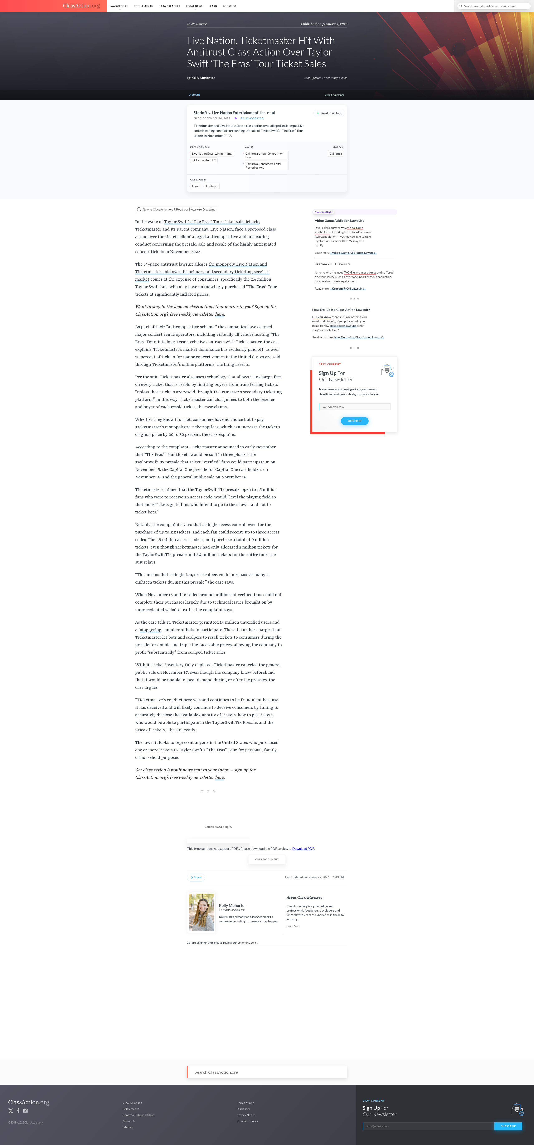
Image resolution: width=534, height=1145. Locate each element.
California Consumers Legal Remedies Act (263, 165)
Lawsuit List (119, 6)
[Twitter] (10, 1111)
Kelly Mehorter (203, 77)
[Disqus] (267, 1000)
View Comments (334, 95)
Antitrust (211, 186)
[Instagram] (25, 1111)
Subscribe (355, 420)
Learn (213, 6)
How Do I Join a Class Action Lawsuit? (359, 337)
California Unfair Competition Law (264, 155)
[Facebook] (18, 1111)
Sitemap (128, 1127)
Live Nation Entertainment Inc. (212, 153)
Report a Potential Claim (138, 1115)
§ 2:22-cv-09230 (252, 118)
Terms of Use (245, 1103)
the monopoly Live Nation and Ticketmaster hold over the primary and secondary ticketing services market (202, 272)
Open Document (267, 859)
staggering (150, 630)
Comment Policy (247, 1121)
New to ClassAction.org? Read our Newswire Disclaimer (179, 209)
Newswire (199, 24)
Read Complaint (329, 113)
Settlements (143, 6)
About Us (230, 6)
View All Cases (132, 1103)
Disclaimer (243, 1109)
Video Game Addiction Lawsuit (353, 252)
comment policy (248, 942)
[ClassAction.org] (53, 6)
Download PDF (303, 848)
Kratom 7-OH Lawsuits (348, 288)
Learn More (293, 926)
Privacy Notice (246, 1115)
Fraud (195, 186)
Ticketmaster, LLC (204, 160)
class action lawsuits (343, 325)
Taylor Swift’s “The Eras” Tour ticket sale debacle (211, 221)
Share (195, 94)
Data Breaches (169, 6)
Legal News (194, 6)
